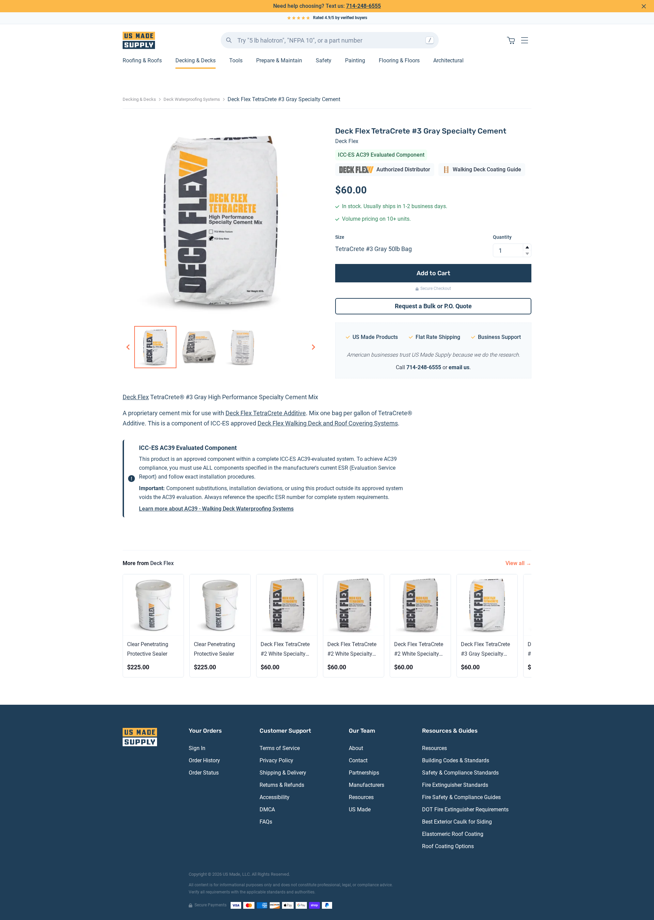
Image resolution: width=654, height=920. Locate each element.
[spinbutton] (512, 250)
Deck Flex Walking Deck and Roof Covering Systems (328, 423)
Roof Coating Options (448, 846)
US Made (360, 809)
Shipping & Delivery (283, 772)
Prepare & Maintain (279, 60)
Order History (204, 760)
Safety (323, 60)
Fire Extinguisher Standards (455, 785)
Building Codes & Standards (455, 760)
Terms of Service (280, 748)
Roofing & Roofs (142, 60)
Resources (361, 797)
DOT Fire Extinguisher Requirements (465, 809)
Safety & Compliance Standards (460, 772)
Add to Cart (433, 273)
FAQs (266, 821)
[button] (527, 247)
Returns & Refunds (282, 785)
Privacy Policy (276, 760)
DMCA (267, 809)
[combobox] (330, 40)
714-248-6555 (363, 6)
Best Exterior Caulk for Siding (457, 821)
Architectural (448, 60)
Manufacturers (366, 785)
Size (339, 237)
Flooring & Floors (399, 60)
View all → (518, 563)
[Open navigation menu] (524, 40)
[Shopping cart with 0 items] (511, 40)
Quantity (502, 237)
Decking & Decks (195, 60)
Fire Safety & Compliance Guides (461, 797)
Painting (355, 60)
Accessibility (275, 797)
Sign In (197, 748)
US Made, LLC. (237, 874)
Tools (236, 60)
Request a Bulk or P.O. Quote (433, 306)
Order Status (204, 772)
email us (459, 367)
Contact (358, 760)
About (356, 748)
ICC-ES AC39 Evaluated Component (381, 155)
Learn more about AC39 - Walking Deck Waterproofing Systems (216, 508)
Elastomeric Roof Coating (452, 834)
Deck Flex (346, 141)
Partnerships (364, 772)
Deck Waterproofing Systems (192, 99)
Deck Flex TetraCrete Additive (265, 413)
